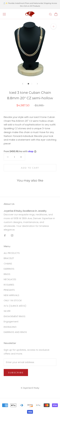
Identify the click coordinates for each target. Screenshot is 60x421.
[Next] (37, 83)
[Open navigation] (4, 14)
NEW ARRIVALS (11, 295)
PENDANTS (9, 289)
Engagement (11, 321)
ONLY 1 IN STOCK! (13, 300)
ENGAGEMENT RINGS (14, 316)
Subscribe (16, 372)
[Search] (50, 14)
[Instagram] (12, 235)
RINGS (7, 274)
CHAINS (8, 263)
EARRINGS (9, 268)
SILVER (7, 311)
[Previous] (22, 83)
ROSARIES (9, 284)
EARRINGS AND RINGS (15, 332)
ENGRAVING (10, 326)
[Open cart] (56, 14)
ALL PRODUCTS (12, 253)
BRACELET (9, 258)
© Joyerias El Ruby (30, 388)
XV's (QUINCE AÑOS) (15, 305)
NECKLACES (10, 279)
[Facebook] (5, 235)
